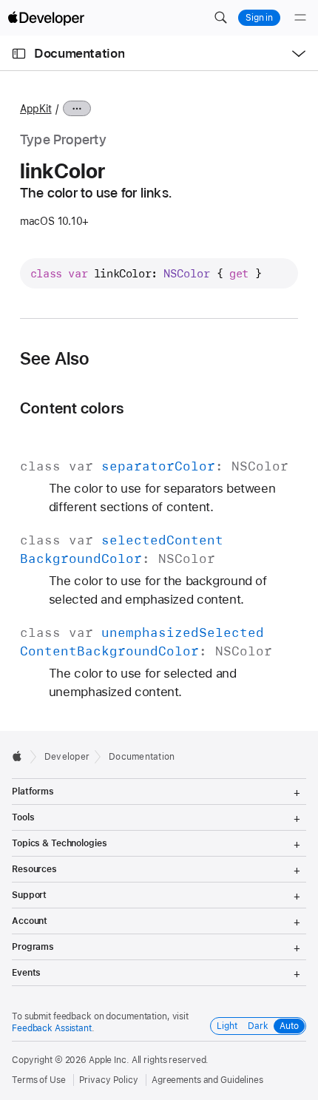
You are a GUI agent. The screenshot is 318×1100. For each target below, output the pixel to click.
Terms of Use (39, 1080)
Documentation (79, 53)
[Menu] (300, 18)
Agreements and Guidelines (207, 1080)
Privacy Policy (108, 1080)
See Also (54, 358)
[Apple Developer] (46, 18)
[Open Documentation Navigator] (19, 53)
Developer (66, 757)
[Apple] (21, 756)
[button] (220, 18)
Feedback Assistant (52, 1028)
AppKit (36, 109)
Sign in (259, 18)
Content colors (72, 408)
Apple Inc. (109, 1060)
